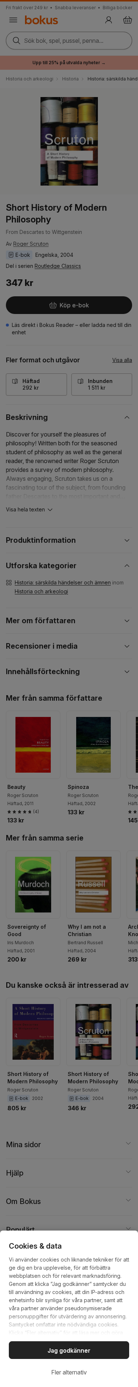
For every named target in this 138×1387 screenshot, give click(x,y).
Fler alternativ (69, 1372)
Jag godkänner (69, 1350)
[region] (69, 1309)
